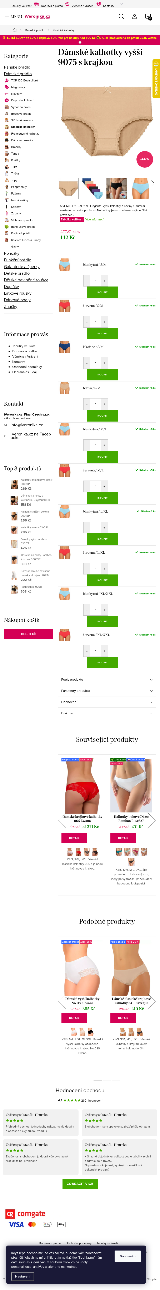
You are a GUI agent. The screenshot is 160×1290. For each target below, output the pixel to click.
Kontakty (108, 5)
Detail (74, 838)
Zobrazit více (80, 1183)
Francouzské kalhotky (25, 134)
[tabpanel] (82, 824)
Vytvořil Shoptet (147, 1279)
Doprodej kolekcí (22, 100)
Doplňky (11, 286)
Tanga (15, 153)
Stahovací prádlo (21, 220)
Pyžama (16, 193)
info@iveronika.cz (27, 425)
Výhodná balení (21, 107)
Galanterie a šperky (22, 266)
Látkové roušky (17, 293)
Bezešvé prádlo (21, 114)
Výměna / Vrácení (83, 5)
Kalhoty (16, 207)
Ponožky (11, 253)
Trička (15, 173)
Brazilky (16, 147)
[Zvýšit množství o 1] (104, 280)
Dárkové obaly (17, 300)
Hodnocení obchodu (80, 1090)
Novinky (16, 94)
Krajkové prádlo (21, 233)
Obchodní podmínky (27, 366)
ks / (28, 634)
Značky (10, 306)
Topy (14, 180)
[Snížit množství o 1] (87, 280)
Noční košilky (19, 200)
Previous (62, 820)
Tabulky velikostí (21, 5)
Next (152, 820)
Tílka (14, 167)
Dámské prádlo (18, 74)
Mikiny (15, 247)
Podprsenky (19, 187)
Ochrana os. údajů (25, 372)
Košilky (15, 160)
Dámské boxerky (22, 140)
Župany (16, 213)
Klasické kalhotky (23, 127)
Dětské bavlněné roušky (26, 280)
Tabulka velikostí (72, 219)
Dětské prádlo (17, 273)
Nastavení (22, 1276)
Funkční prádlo (17, 260)
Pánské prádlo (17, 67)
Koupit (103, 292)
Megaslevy (18, 87)
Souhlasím (128, 1256)
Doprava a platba (52, 5)
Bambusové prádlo (23, 227)
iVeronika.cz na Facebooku (31, 435)
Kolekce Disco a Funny (26, 240)
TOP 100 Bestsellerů (24, 80)
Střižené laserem (22, 120)
